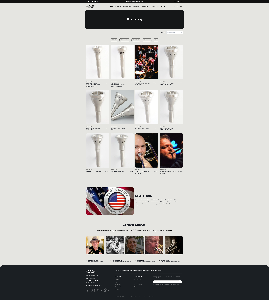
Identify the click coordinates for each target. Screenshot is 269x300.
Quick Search (161, 6)
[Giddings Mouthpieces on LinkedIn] (96, 1)
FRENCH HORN (124, 39)
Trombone (136, 6)
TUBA (156, 39)
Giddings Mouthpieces (121, 296)
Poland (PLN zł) (178, 1)
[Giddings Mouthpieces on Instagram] (93, 1)
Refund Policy (137, 282)
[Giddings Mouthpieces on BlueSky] (105, 290)
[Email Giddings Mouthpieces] (98, 1)
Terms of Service (138, 284)
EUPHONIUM (147, 39)
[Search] (175, 6)
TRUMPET (114, 39)
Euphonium (145, 6)
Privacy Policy (137, 279)
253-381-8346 (91, 283)
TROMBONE (136, 39)
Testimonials (117, 284)
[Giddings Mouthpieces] (93, 6)
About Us (117, 279)
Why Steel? (117, 282)
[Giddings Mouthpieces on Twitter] (86, 1)
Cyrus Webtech (152, 296)
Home (111, 6)
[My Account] (177, 6)
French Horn (126, 6)
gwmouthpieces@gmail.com (95, 285)
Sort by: (163, 32)
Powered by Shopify (130, 296)
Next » (137, 177)
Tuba (152, 6)
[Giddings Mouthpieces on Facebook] (89, 1)
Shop (135, 286)
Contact (117, 289)
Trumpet (117, 6)
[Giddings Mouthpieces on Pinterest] (91, 1)
